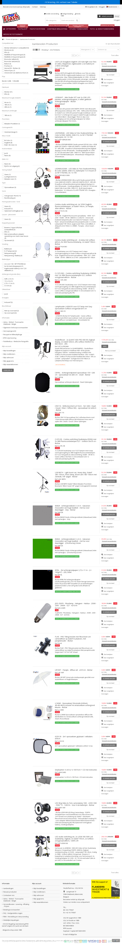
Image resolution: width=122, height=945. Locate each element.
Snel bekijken (108, 79)
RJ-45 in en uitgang (12, 166)
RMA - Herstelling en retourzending (15, 917)
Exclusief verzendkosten (109, 66)
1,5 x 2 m (8, 281)
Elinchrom (8, 50)
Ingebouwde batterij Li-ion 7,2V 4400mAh (15, 269)
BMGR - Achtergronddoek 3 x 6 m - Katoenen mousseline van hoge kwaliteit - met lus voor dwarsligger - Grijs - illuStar (72, 508)
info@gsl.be (72, 934)
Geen (7, 174)
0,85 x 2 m (8, 279)
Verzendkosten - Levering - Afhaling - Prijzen (16, 905)
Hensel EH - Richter (12, 68)
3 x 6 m (7, 286)
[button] (13, 34)
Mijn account (6, 346)
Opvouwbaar (10, 187)
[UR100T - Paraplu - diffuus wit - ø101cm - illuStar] (43, 679)
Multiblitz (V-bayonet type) (14, 57)
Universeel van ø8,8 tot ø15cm (16, 73)
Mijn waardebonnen (10, 364)
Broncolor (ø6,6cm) (12, 61)
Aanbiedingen (8, 888)
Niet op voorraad (11, 311)
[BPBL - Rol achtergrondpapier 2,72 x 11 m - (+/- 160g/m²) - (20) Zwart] (43, 579)
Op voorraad (10, 313)
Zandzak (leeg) (10, 132)
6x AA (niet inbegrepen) (13, 266)
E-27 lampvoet (10, 251)
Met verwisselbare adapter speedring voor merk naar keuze (16, 236)
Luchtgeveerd (10, 177)
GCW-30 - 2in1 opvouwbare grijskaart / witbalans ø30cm (74, 737)
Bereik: (4, 81)
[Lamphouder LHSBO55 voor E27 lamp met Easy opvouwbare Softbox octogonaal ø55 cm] (43, 316)
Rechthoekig (9, 198)
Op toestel (9, 240)
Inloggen (101, 7)
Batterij (8, 249)
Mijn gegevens (8, 361)
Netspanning (10, 253)
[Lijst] (36, 50)
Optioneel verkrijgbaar (13, 211)
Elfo (6, 52)
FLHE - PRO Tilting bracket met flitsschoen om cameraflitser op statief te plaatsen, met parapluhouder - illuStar (73, 639)
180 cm (7, 105)
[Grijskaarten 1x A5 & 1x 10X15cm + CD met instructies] (43, 779)
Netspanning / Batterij (13, 255)
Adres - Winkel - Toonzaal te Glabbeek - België (13, 323)
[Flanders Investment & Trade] (105, 889)
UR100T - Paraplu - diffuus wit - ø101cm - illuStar (73, 670)
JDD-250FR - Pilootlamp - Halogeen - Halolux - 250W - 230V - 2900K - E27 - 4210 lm (76, 604)
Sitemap (43, 7)
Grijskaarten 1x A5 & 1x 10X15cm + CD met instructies (76, 770)
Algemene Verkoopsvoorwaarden (15, 328)
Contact (35, 7)
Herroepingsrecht (9, 331)
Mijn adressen (8, 358)
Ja (6, 153)
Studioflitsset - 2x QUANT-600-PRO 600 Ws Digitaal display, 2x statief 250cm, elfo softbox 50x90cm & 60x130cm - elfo (75, 342)
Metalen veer (10, 179)
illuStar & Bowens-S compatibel (16, 48)
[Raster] (34, 50)
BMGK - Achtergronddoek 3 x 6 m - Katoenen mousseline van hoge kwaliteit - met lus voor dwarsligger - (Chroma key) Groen (72, 541)
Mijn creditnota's (9, 354)
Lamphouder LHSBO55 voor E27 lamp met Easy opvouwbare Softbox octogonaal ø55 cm (73, 307)
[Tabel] (39, 50)
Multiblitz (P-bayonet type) (14, 55)
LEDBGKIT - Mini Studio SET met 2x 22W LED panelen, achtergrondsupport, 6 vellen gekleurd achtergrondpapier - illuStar (73, 99)
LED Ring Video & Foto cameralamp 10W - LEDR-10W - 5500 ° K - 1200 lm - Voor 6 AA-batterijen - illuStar (76, 804)
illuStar (8, 92)
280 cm (7, 107)
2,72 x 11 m (9, 283)
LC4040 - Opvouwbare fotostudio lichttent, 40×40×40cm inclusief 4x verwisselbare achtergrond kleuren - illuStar (75, 705)
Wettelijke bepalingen (11, 920)
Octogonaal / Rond (12, 196)
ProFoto (8, 66)
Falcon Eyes (9, 70)
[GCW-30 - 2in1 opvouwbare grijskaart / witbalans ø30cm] (43, 746)
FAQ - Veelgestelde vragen (12, 913)
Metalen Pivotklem (12, 124)
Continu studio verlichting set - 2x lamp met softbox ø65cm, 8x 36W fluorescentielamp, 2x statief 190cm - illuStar (75, 242)
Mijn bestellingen (9, 351)
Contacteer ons (8, 895)
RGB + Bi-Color (10, 145)
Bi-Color (8, 140)
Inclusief (8, 208)
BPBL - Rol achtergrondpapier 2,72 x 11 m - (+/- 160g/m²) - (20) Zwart (73, 571)
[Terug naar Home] (2, 39)
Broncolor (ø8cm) (11, 59)
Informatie (6, 318)
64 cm (7, 102)
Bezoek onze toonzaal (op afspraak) (16, 7)
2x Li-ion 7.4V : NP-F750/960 (14, 264)
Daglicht (8, 143)
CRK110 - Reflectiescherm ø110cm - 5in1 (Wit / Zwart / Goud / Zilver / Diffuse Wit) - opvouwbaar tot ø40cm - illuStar (75, 408)
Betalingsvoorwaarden (11, 910)
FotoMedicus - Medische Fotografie (15, 341)
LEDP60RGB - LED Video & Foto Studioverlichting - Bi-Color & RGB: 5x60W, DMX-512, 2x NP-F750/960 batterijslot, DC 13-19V (76, 135)
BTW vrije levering (9, 338)
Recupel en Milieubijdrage (12, 335)
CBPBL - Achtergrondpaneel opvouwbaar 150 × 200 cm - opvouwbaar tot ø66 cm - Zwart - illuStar (75, 374)
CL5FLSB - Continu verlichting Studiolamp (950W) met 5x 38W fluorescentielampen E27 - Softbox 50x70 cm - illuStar (76, 441)
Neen (7, 155)
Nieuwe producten (10, 892)
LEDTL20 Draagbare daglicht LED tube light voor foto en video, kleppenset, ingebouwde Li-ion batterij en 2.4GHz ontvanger (75, 64)
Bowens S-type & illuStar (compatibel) (13, 228)
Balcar (7, 64)
